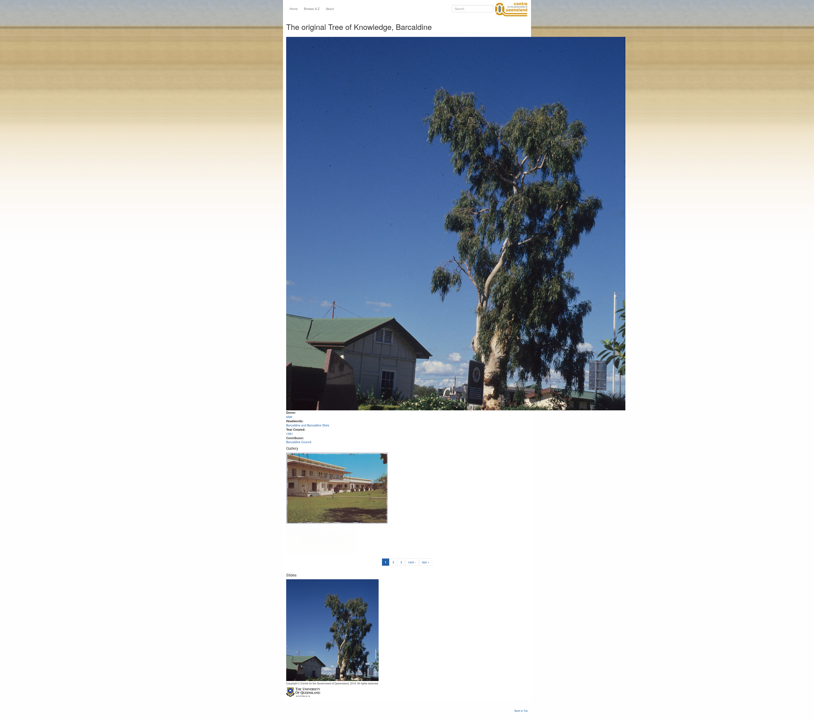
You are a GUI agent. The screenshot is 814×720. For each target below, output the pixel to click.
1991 (289, 434)
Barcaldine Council (298, 442)
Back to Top (521, 710)
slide (289, 417)
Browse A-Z (312, 9)
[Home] (510, 8)
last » (425, 562)
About (330, 9)
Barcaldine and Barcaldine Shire (307, 425)
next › (412, 562)
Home (294, 9)
